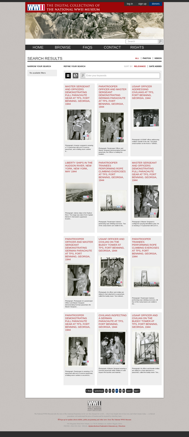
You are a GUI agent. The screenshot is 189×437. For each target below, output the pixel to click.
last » (136, 391)
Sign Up (142, 3)
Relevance (140, 66)
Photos (147, 58)
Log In (130, 3)
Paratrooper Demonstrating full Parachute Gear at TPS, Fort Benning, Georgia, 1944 (77, 322)
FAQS (87, 47)
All (137, 58)
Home (38, 47)
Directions (122, 426)
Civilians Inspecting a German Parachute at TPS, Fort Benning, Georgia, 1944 (113, 321)
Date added (155, 66)
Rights (137, 47)
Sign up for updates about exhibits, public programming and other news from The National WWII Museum (95, 419)
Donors (156, 3)
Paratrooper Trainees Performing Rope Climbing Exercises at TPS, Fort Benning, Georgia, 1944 (112, 171)
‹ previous (98, 391)
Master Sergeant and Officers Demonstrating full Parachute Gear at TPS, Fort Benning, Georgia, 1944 (77, 95)
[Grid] (68, 75)
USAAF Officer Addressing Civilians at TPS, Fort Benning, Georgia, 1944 (143, 92)
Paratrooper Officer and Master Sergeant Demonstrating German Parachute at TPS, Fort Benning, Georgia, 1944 (112, 96)
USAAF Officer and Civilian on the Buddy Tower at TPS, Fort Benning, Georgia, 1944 (111, 245)
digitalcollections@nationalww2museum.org (102, 426)
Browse (63, 47)
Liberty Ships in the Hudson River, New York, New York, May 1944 (79, 167)
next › (129, 391)
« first (89, 391)
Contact (112, 47)
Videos (158, 58)
